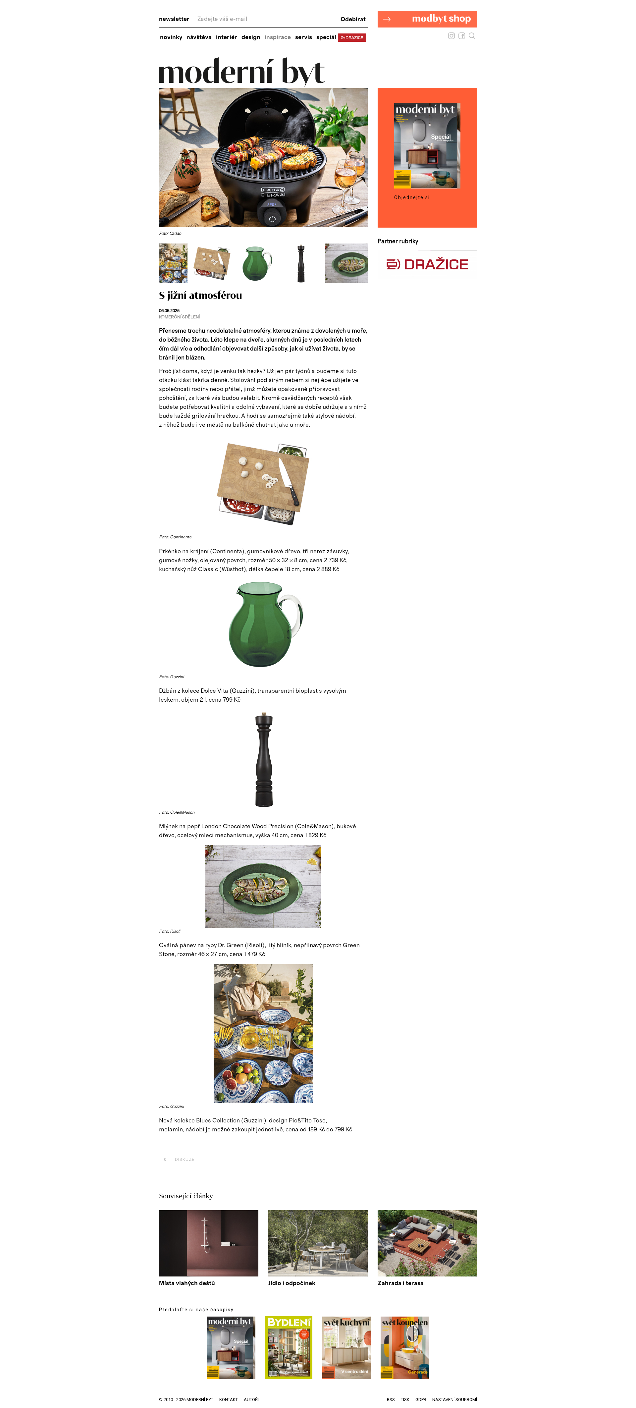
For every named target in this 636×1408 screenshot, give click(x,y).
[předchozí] (165, 263)
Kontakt (228, 1399)
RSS (391, 1399)
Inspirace (278, 37)
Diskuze (179, 1159)
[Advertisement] (236, 1144)
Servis (303, 37)
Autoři (251, 1399)
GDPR (420, 1399)
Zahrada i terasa (401, 1283)
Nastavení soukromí (454, 1399)
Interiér (226, 37)
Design (250, 37)
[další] (362, 263)
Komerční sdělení (179, 317)
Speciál (326, 37)
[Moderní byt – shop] (427, 38)
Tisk (405, 1399)
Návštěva (199, 37)
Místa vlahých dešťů (187, 1283)
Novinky (171, 37)
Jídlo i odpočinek (291, 1283)
